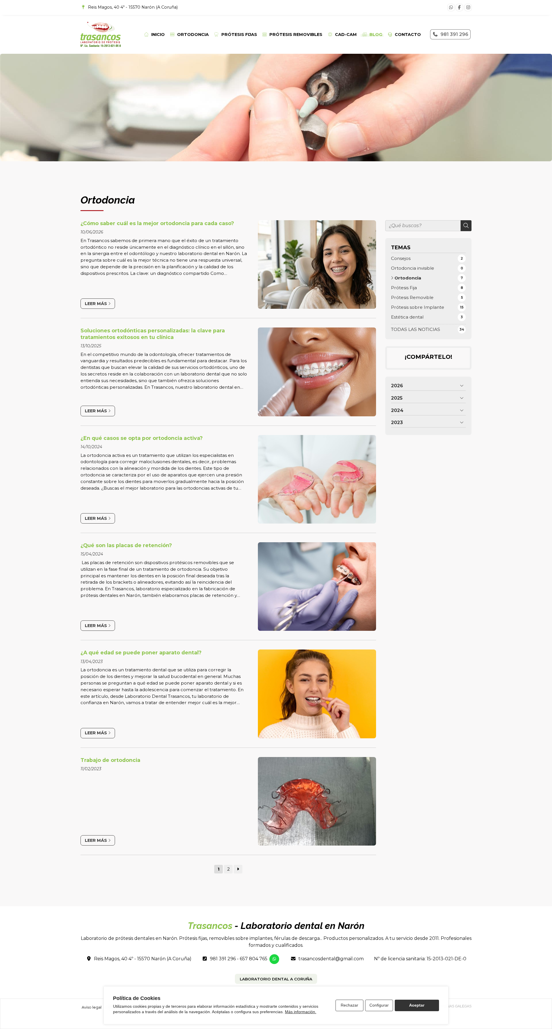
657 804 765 (253, 958)
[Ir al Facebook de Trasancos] (459, 7)
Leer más (96, 303)
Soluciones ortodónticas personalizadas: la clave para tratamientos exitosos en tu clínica (152, 333)
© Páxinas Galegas (453, 1006)
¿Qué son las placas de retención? (126, 545)
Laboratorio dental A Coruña (276, 979)
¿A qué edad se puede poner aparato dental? (141, 652)
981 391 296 (223, 958)
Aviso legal (91, 1007)
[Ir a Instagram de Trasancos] (468, 7)
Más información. (300, 1011)
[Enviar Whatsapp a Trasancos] (451, 7)
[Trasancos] (100, 34)
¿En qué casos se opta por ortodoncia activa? (141, 438)
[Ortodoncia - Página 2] (238, 869)
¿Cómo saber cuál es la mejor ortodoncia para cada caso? (157, 223)
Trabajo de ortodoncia (110, 760)
